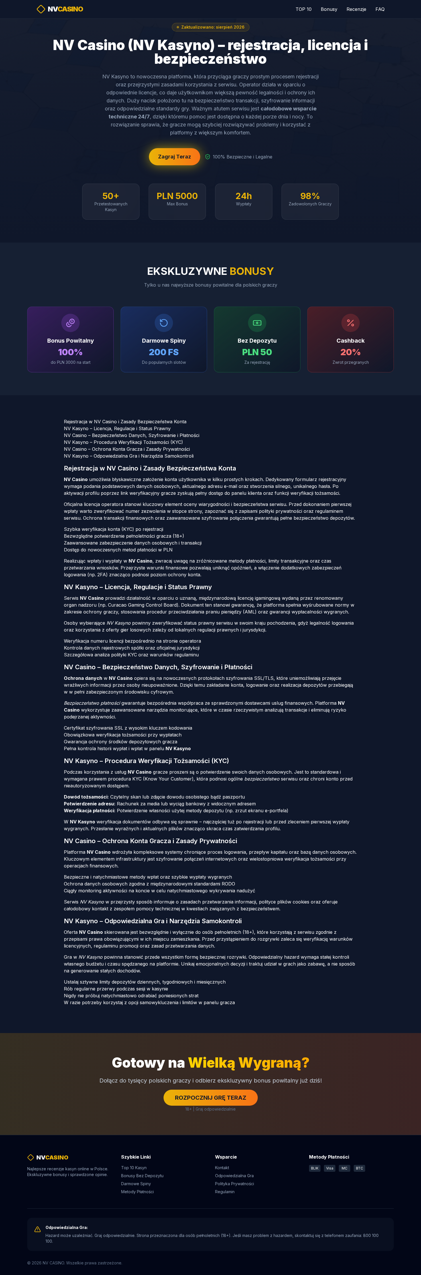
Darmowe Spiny (136, 1183)
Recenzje (356, 9)
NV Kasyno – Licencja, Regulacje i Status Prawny (117, 428)
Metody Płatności (137, 1191)
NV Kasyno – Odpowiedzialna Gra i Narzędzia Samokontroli (129, 456)
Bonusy (329, 9)
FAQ (380, 9)
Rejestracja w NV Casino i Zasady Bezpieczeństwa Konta (125, 421)
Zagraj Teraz (174, 157)
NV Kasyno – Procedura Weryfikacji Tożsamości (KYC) (123, 442)
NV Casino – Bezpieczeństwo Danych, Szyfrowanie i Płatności (131, 435)
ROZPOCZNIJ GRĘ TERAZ (210, 1097)
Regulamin (225, 1191)
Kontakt (222, 1167)
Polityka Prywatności (234, 1183)
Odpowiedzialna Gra (234, 1175)
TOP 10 (304, 9)
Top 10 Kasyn (134, 1167)
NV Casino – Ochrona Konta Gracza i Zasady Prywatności (127, 449)
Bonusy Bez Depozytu (142, 1175)
